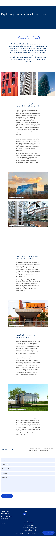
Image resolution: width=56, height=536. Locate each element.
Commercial (23, 38)
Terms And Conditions (6, 516)
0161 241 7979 (49, 532)
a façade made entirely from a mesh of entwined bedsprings (27, 148)
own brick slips (25, 285)
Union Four (37, 533)
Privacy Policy (4, 518)
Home (2, 522)
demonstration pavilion (21, 371)
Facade (3, 523)
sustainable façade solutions (27, 155)
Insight (36, 38)
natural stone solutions (26, 422)
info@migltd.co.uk (5, 513)
